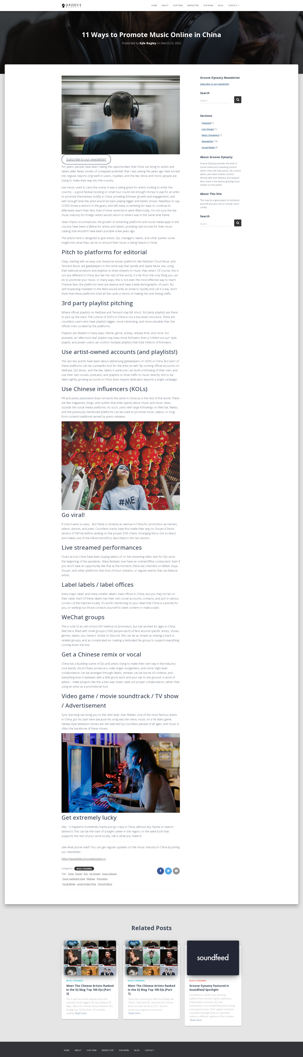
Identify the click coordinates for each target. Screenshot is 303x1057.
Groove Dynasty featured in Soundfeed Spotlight (209, 988)
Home (154, 5)
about (165, 5)
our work (208, 5)
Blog (220, 5)
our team (178, 5)
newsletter (193, 5)
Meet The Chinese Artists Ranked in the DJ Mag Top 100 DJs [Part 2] (90, 989)
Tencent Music (105, 883)
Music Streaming (84, 868)
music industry (109, 873)
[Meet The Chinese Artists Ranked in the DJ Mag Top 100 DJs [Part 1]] (151, 957)
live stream (95, 873)
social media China (86, 883)
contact (233, 5)
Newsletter (207, 141)
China (71, 873)
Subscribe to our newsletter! (86, 159)
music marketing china (73, 878)
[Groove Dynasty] (71, 5)
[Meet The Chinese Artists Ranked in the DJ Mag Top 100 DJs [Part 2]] (90, 957)
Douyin (78, 873)
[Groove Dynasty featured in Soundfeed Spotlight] (213, 957)
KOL (86, 873)
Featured (206, 123)
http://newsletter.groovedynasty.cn (84, 859)
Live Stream (208, 129)
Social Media (68, 883)
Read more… (81, 1013)
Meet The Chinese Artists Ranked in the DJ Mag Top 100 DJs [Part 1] (151, 989)
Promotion (102, 878)
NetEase (91, 878)
